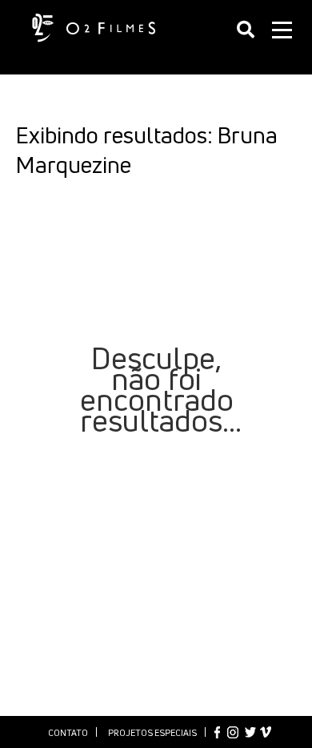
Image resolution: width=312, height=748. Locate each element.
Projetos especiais (152, 732)
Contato (68, 732)
